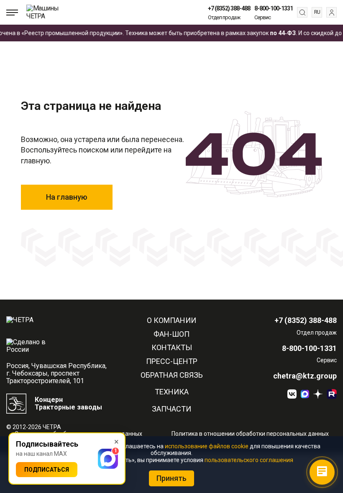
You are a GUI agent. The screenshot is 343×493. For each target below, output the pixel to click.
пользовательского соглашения (249, 460)
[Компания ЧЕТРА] (318, 394)
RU (317, 12)
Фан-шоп (171, 334)
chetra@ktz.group (305, 376)
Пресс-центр (171, 361)
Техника (172, 392)
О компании (171, 320)
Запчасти (171, 409)
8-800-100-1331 (273, 8)
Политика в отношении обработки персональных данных (250, 433)
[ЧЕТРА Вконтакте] (292, 394)
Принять (171, 478)
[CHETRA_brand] (332, 394)
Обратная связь (172, 375)
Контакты (171, 347)
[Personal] (331, 12)
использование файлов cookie (206, 446)
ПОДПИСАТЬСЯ (46, 469)
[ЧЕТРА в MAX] (305, 394)
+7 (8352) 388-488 (229, 8)
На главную (66, 197)
